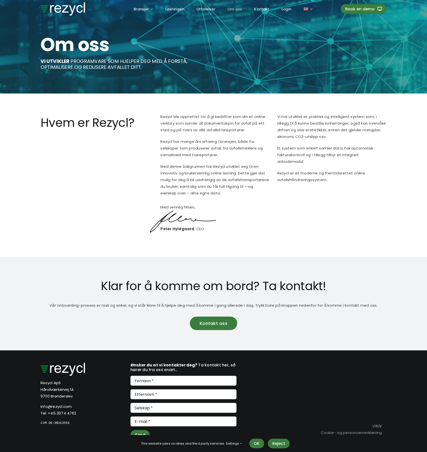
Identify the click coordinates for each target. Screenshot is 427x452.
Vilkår (377, 426)
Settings (233, 443)
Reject (278, 443)
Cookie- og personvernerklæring (351, 432)
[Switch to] (302, 8)
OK (256, 443)
